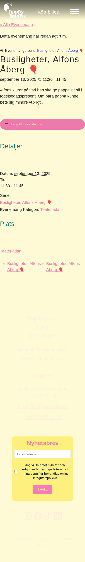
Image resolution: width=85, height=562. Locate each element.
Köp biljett (49, 12)
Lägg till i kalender (24, 124)
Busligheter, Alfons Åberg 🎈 (26, 202)
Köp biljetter (42, 318)
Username (7, 272)
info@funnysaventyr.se (43, 406)
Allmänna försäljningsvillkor (42, 349)
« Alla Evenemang (16, 24)
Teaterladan (51, 209)
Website (6, 272)
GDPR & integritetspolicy (43, 358)
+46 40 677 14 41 (42, 417)
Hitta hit (42, 376)
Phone (4, 272)
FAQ (43, 327)
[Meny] (74, 11)
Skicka (42, 489)
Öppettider (42, 336)
